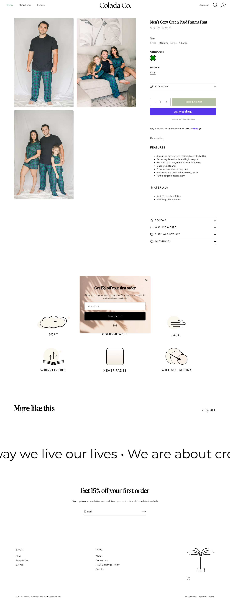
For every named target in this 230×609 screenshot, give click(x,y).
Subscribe (115, 316)
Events (41, 5)
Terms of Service (206, 597)
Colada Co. (28, 597)
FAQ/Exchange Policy (108, 564)
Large (173, 43)
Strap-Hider (25, 5)
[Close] (146, 280)
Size (152, 38)
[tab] (158, 138)
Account (204, 5)
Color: (157, 52)
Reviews (160, 220)
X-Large (183, 43)
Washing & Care (165, 227)
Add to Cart (194, 102)
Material (155, 67)
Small (153, 43)
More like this (34, 408)
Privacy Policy (190, 597)
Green (153, 58)
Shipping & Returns (167, 234)
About (99, 556)
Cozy (153, 72)
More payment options (183, 119)
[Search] (215, 5)
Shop (10, 5)
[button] (22, 412)
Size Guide (161, 86)
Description (157, 138)
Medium (163, 43)
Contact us (102, 560)
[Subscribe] (143, 511)
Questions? (162, 241)
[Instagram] (115, 325)
